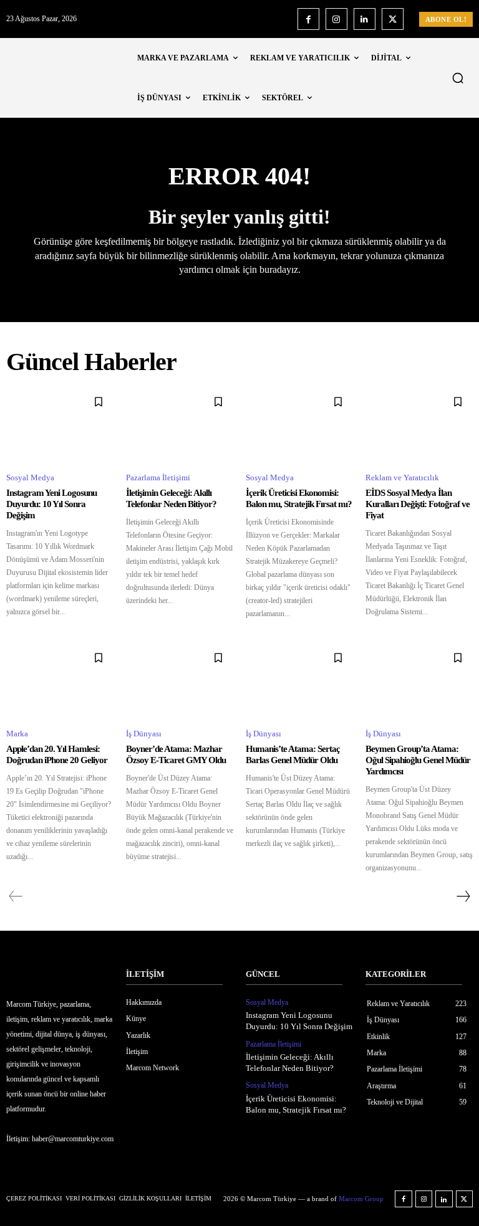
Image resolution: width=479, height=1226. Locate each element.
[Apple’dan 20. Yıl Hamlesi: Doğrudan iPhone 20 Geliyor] (60, 680)
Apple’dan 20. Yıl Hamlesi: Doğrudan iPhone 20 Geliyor (56, 754)
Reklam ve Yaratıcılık (402, 477)
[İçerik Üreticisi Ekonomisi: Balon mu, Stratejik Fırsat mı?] (299, 424)
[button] (458, 78)
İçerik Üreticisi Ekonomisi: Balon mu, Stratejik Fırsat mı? (299, 498)
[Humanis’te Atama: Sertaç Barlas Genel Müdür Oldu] (299, 680)
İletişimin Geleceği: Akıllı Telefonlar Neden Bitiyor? (171, 498)
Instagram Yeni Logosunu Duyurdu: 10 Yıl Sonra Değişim (51, 504)
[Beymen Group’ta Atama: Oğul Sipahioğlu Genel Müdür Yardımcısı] (419, 680)
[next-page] (463, 896)
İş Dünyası (144, 733)
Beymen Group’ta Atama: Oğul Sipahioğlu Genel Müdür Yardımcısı (417, 760)
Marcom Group (361, 1198)
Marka (17, 733)
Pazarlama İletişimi (158, 477)
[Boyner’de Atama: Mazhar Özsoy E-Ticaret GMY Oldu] (179, 680)
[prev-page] (16, 896)
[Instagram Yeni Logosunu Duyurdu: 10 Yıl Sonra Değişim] (60, 424)
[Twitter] (393, 19)
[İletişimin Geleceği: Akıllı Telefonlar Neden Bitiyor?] (179, 424)
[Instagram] (336, 19)
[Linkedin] (364, 19)
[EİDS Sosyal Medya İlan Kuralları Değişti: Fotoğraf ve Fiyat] (419, 424)
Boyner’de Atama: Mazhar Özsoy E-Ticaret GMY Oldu (176, 754)
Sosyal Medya (30, 477)
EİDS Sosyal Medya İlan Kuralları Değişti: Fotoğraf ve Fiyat (417, 504)
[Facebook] (308, 19)
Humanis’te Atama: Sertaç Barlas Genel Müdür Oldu (293, 754)
